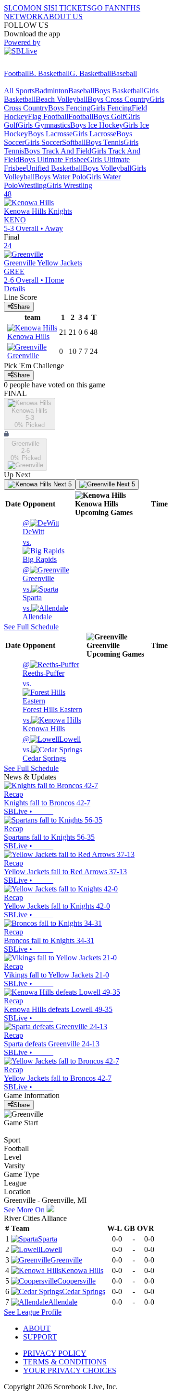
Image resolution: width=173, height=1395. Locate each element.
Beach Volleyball (61, 99)
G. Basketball (90, 73)
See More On (25, 1210)
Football (16, 73)
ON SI (40, 8)
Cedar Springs (44, 754)
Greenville (38, 574)
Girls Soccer (43, 142)
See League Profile (33, 1312)
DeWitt (33, 527)
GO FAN (105, 8)
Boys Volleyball (107, 168)
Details (14, 289)
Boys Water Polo (60, 177)
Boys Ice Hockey (96, 125)
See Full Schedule (31, 627)
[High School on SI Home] (41, 65)
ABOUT (36, 1328)
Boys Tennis (105, 142)
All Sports (19, 91)
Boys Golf (109, 116)
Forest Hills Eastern (52, 697)
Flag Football (48, 116)
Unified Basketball (54, 168)
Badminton (51, 91)
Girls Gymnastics (44, 125)
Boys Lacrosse (50, 134)
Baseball (124, 73)
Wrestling (32, 185)
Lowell (52, 739)
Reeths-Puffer (43, 668)
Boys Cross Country (118, 99)
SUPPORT (40, 1337)
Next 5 (61, 484)
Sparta (32, 593)
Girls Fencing (111, 108)
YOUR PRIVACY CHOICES (69, 1370)
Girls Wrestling (69, 185)
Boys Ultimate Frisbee (53, 159)
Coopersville (76, 1281)
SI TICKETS (70, 8)
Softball (74, 142)
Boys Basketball (119, 91)
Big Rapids (40, 550)
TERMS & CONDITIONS (65, 1362)
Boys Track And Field (57, 151)
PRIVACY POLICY (54, 1353)
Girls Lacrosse (94, 134)
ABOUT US (63, 16)
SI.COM (17, 8)
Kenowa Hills (44, 724)
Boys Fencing (69, 108)
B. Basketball (49, 73)
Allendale (37, 612)
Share (21, 306)
